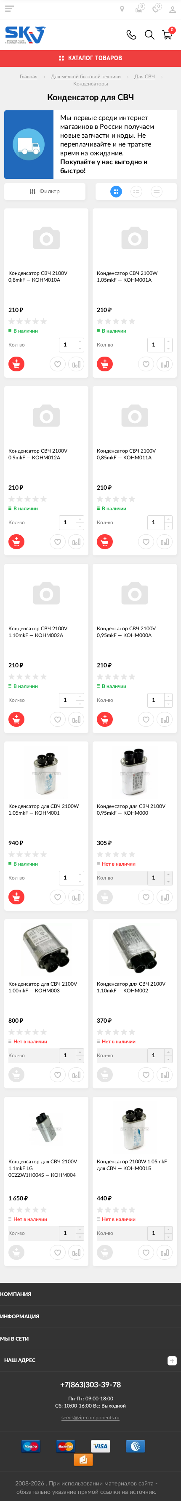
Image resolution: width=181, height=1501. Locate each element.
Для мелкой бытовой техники (86, 76)
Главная (28, 76)
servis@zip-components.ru (90, 1417)
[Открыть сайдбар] (9, 8)
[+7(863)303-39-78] (131, 35)
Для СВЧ (144, 76)
